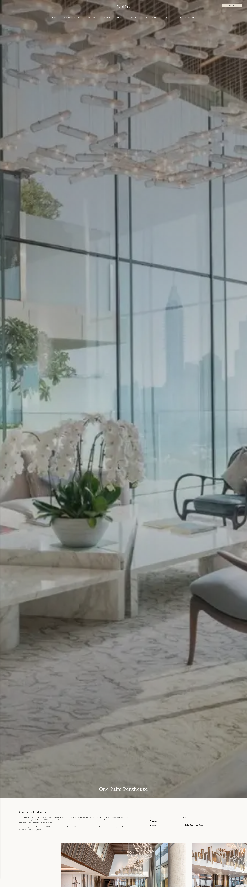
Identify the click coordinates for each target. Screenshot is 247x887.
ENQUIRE (232, 6)
